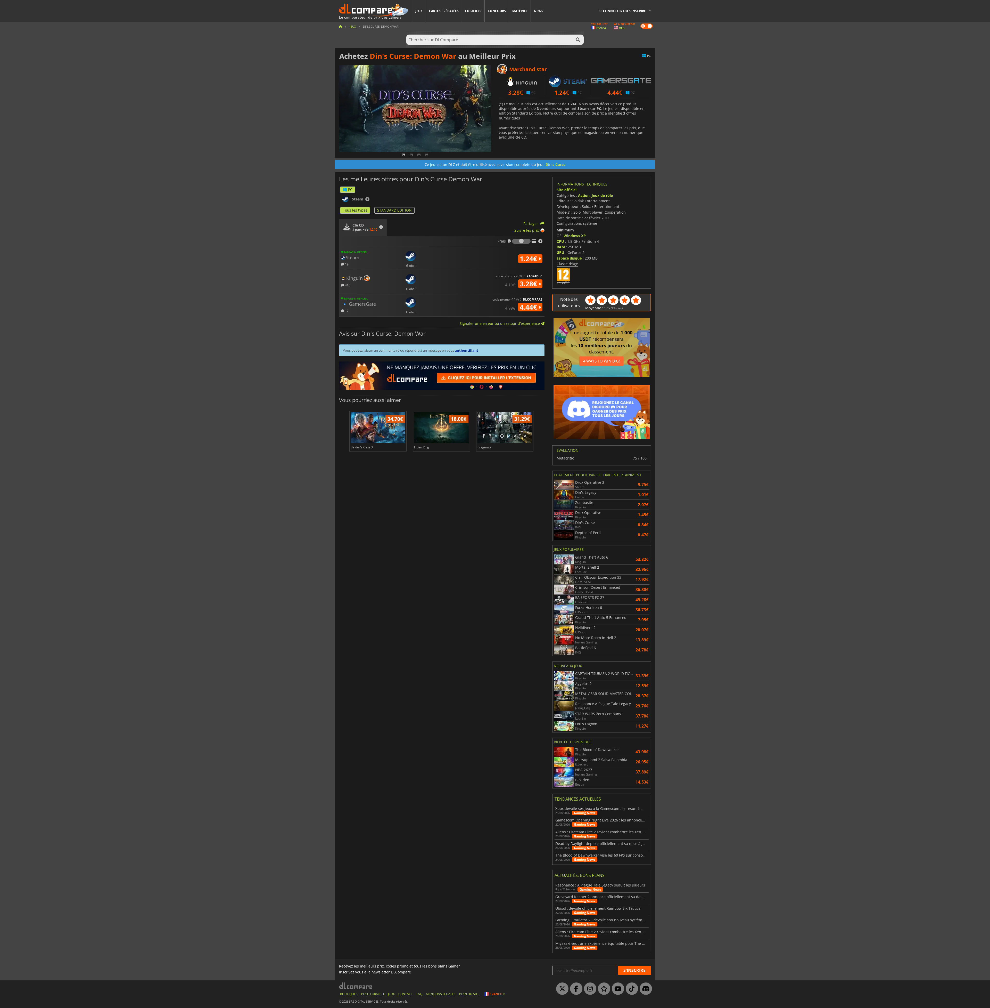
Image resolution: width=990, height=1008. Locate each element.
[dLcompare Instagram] (588, 988)
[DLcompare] (356, 985)
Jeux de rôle (602, 195)
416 (347, 285)
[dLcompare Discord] (644, 988)
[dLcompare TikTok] (630, 988)
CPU (560, 241)
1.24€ (529, 258)
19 (346, 264)
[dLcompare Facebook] (574, 988)
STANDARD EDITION (394, 210)
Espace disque (569, 258)
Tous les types (355, 210)
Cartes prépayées (444, 11)
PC (350, 189)
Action (584, 195)
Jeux (419, 11)
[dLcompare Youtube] (616, 988)
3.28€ (529, 283)
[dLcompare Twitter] (561, 988)
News (538, 11)
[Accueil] (340, 26)
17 (346, 310)
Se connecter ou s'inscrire (622, 11)
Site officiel (566, 189)
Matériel (519, 11)
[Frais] (521, 241)
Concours (497, 11)
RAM (561, 246)
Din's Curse (555, 164)
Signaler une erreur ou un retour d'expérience (500, 323)
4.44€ (529, 307)
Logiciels (473, 11)
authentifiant (466, 350)
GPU (560, 252)
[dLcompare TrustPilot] (602, 988)
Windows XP (575, 235)
